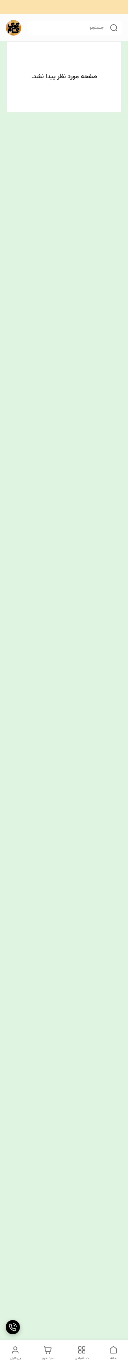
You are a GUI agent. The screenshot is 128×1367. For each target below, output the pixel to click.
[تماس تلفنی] (13, 1327)
